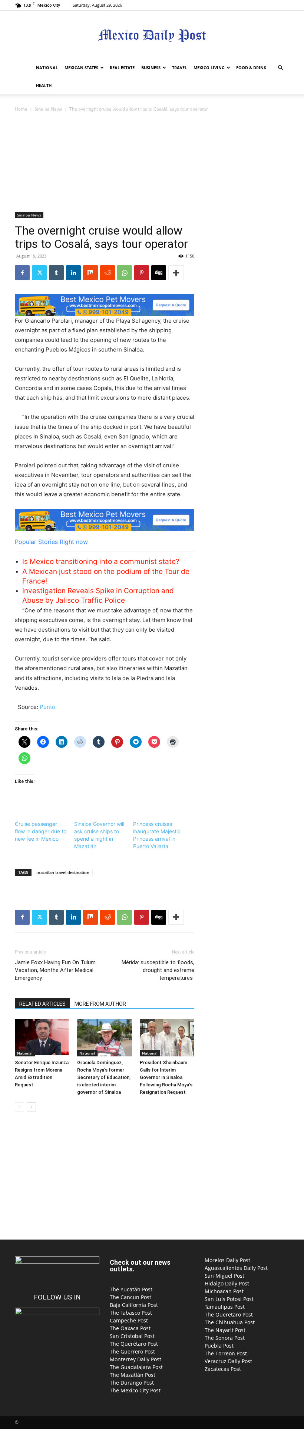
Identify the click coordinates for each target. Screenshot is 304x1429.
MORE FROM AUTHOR (100, 1004)
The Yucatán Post (131, 1289)
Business (151, 67)
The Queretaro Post (229, 1314)
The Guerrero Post (132, 1351)
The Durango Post (132, 1382)
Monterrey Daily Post (135, 1359)
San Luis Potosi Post (229, 1298)
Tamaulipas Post (225, 1306)
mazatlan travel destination (62, 872)
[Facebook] (22, 272)
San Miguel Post (224, 1275)
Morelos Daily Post (227, 1260)
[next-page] (31, 1107)
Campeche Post (129, 1320)
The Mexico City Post (135, 1390)
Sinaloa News (48, 109)
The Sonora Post (225, 1337)
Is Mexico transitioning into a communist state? (100, 561)
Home (21, 109)
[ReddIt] (107, 272)
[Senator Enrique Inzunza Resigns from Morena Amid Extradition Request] (42, 1037)
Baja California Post (134, 1304)
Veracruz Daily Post (228, 1361)
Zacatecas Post (223, 1368)
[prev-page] (19, 1107)
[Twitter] (39, 272)
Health (44, 85)
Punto (47, 706)
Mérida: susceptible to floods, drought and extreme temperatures (158, 970)
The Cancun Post (130, 1297)
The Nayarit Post (225, 1330)
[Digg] (158, 272)
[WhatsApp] (124, 272)
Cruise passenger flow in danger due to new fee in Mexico (40, 831)
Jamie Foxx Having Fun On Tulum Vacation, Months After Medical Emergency (55, 970)
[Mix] (90, 272)
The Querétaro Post (134, 1343)
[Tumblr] (56, 272)
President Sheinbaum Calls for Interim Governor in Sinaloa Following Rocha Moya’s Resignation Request (166, 1077)
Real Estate (122, 67)
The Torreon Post (226, 1353)
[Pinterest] (141, 272)
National (47, 67)
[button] (280, 67)
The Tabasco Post (131, 1312)
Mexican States (81, 67)
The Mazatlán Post (132, 1374)
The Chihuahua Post (230, 1322)
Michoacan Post (224, 1291)
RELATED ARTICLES (42, 1004)
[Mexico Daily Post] (152, 35)
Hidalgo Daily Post (227, 1283)
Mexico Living (209, 67)
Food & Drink (251, 67)
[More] (176, 272)
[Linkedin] (73, 272)
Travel (179, 67)
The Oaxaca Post (130, 1328)
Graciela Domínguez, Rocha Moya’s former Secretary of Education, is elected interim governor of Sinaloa (103, 1077)
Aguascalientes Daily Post (236, 1267)
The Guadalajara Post (136, 1367)
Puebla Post (219, 1345)
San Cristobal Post (132, 1335)
